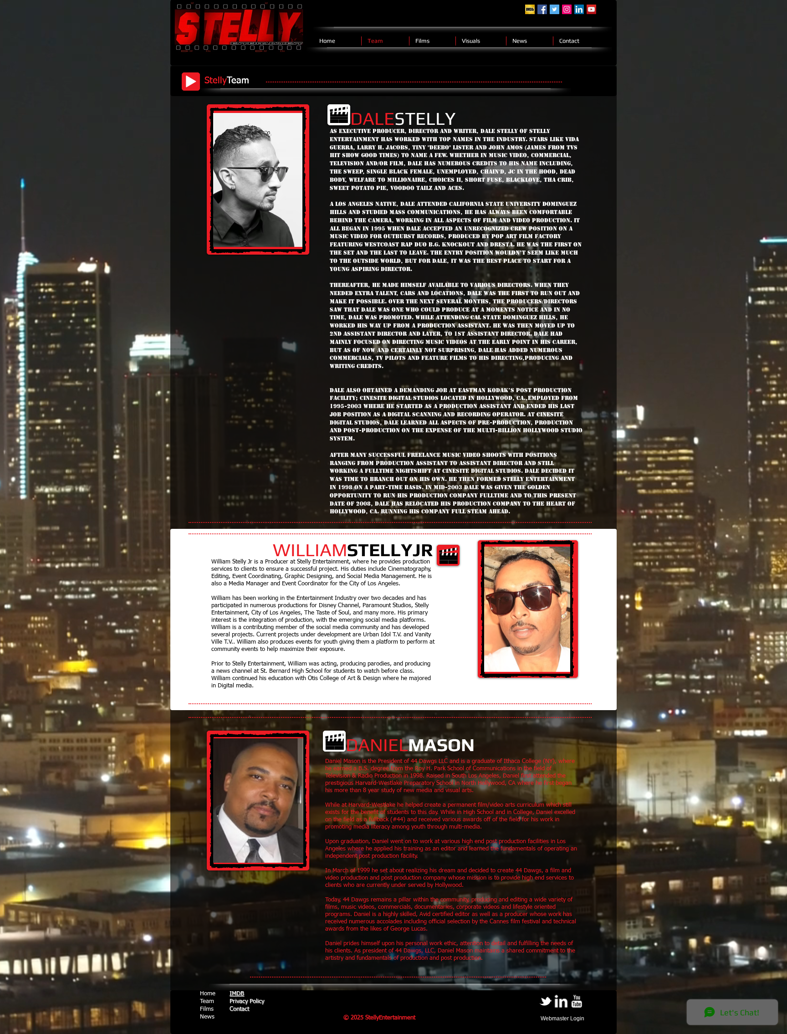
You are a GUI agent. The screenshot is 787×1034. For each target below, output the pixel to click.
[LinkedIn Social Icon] (579, 9)
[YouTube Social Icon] (591, 9)
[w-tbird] (545, 1001)
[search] (530, 9)
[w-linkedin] (561, 1001)
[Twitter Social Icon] (554, 9)
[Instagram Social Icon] (567, 9)
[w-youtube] (576, 1001)
